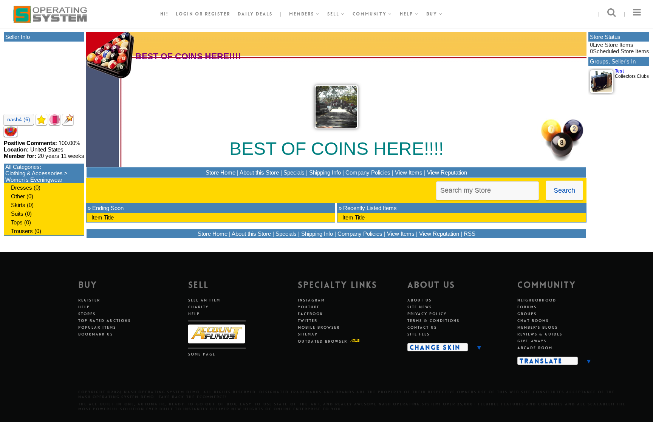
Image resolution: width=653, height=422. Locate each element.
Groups (527, 313)
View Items (408, 172)
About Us (419, 300)
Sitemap (308, 334)
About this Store (259, 172)
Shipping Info (325, 172)
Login (184, 14)
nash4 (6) (18, 119)
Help (407, 14)
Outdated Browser (322, 341)
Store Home (220, 172)
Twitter (307, 320)
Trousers (22, 231)
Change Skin (435, 347)
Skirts (18, 205)
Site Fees (418, 334)
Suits (17, 213)
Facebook (310, 313)
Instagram (311, 300)
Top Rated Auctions (104, 320)
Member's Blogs (537, 327)
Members (302, 14)
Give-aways (531, 341)
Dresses (21, 187)
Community (370, 14)
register (217, 14)
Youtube (309, 307)
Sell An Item (204, 300)
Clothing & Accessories (34, 173)
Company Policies (367, 172)
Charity (198, 307)
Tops (17, 222)
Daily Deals (255, 14)
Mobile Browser (319, 327)
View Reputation (447, 172)
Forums (527, 307)
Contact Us (422, 327)
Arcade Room (534, 347)
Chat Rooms (533, 320)
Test (619, 71)
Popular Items (97, 327)
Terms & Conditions (433, 320)
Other (18, 196)
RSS (469, 233)
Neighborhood (536, 300)
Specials (294, 172)
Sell (334, 14)
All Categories (22, 167)
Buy (432, 14)
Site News (419, 307)
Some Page (201, 354)
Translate (541, 361)
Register (89, 300)
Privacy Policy (427, 313)
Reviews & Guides (539, 334)
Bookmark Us (95, 334)
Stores (87, 313)
